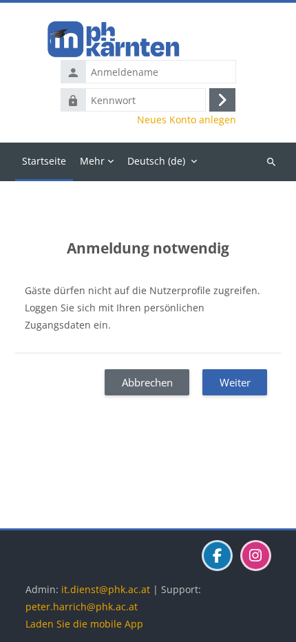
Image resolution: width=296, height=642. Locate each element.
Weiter (235, 382)
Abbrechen (147, 382)
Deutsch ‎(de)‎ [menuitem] (156, 160)
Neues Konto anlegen (186, 120)
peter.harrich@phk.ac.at (81, 606)
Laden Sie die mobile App (84, 623)
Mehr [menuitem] (92, 160)
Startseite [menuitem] (44, 160)
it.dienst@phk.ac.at (105, 589)
